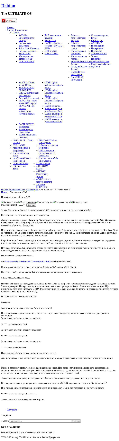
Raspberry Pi (32, 189)
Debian (8, 5)
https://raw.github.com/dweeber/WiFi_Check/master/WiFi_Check (28, 261)
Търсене (5, 421)
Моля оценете (8, 205)
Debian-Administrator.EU (13, 189)
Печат (4, 192)
